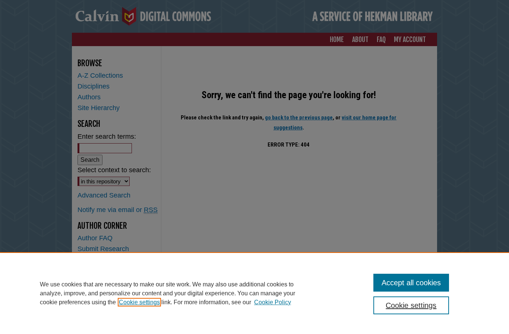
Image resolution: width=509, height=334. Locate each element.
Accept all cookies (411, 283)
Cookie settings (139, 302)
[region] (254, 293)
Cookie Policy (272, 302)
